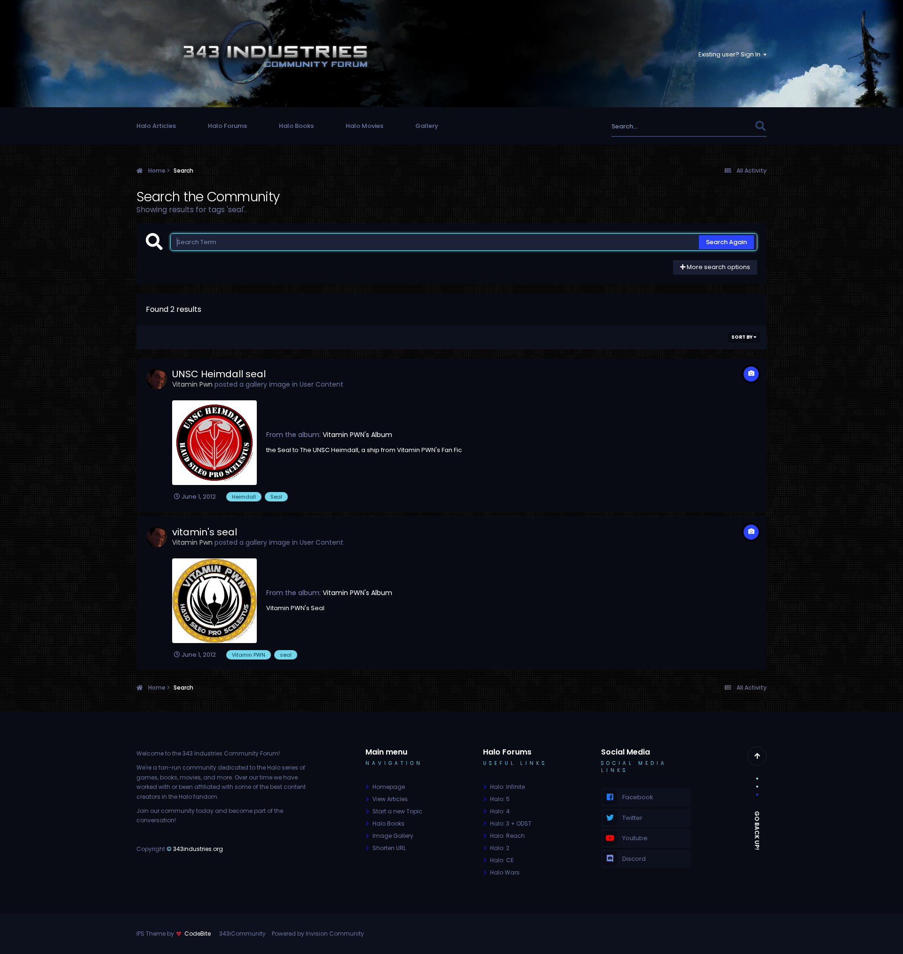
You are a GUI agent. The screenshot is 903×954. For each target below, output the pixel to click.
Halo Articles (156, 125)
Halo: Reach (507, 836)
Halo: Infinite (507, 787)
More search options (717, 266)
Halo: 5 (500, 799)
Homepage (388, 787)
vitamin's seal (204, 532)
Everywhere (725, 126)
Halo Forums (227, 125)
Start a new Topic (397, 811)
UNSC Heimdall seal (219, 374)
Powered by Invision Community (318, 934)
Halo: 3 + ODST (510, 823)
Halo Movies (364, 125)
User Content (321, 384)
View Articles (390, 799)
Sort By (742, 337)
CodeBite (197, 934)
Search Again (726, 242)
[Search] (760, 126)
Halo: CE (502, 860)
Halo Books (296, 125)
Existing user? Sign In (730, 54)
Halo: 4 (500, 811)
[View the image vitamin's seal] (214, 600)
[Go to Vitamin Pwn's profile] (156, 378)
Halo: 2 (499, 848)
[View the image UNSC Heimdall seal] (214, 442)
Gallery (426, 125)
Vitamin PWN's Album (357, 434)
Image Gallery (392, 836)
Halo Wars (505, 872)
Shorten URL (389, 848)
